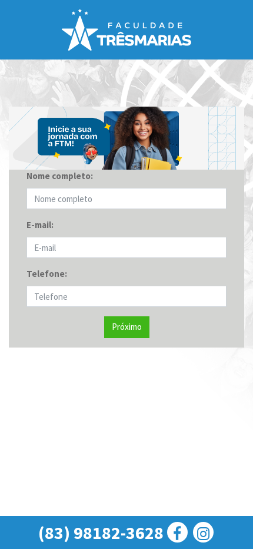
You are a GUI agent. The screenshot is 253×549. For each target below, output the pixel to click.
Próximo (127, 326)
